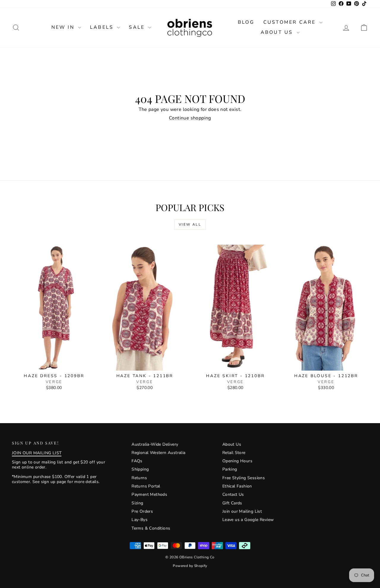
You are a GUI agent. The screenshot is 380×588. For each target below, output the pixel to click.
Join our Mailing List (242, 511)
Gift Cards (232, 503)
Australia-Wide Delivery (155, 444)
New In (64, 27)
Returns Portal (146, 486)
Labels (102, 27)
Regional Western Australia (158, 452)
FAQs (137, 461)
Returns (139, 478)
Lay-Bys (140, 519)
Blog (246, 22)
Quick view (54, 364)
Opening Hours (237, 461)
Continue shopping (190, 118)
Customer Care (290, 22)
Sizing (137, 503)
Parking (229, 469)
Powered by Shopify (190, 565)
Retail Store (234, 452)
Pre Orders (142, 511)
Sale (138, 27)
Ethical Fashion (237, 486)
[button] (364, 27)
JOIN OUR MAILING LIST (36, 453)
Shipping (140, 469)
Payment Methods (149, 494)
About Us (278, 32)
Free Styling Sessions (243, 478)
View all (190, 224)
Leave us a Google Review (248, 519)
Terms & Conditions (151, 528)
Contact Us (233, 494)
